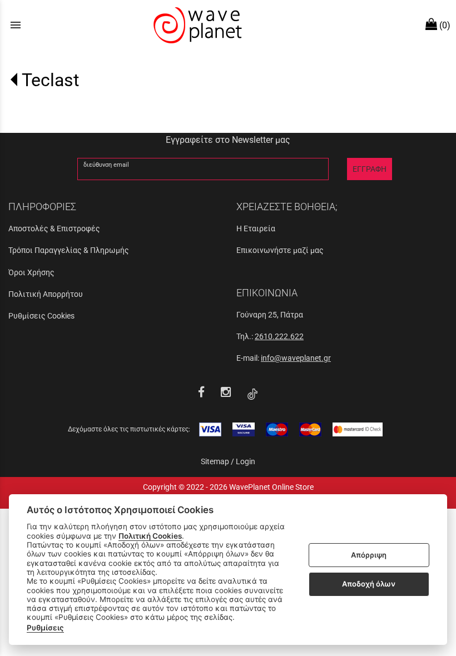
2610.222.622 (279, 336)
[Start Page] (196, 25)
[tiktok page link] (252, 393)
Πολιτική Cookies (150, 535)
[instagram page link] (227, 393)
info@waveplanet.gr (296, 358)
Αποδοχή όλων (368, 583)
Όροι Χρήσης (31, 272)
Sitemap (215, 461)
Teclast (50, 80)
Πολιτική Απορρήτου (45, 294)
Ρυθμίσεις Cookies (41, 315)
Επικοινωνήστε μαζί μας (280, 250)
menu (15, 25)
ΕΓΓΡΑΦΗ (369, 169)
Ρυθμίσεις (45, 627)
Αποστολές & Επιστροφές (54, 228)
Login (245, 461)
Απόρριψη (368, 554)
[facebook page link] (202, 393)
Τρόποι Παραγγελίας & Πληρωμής (68, 250)
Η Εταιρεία (255, 228)
